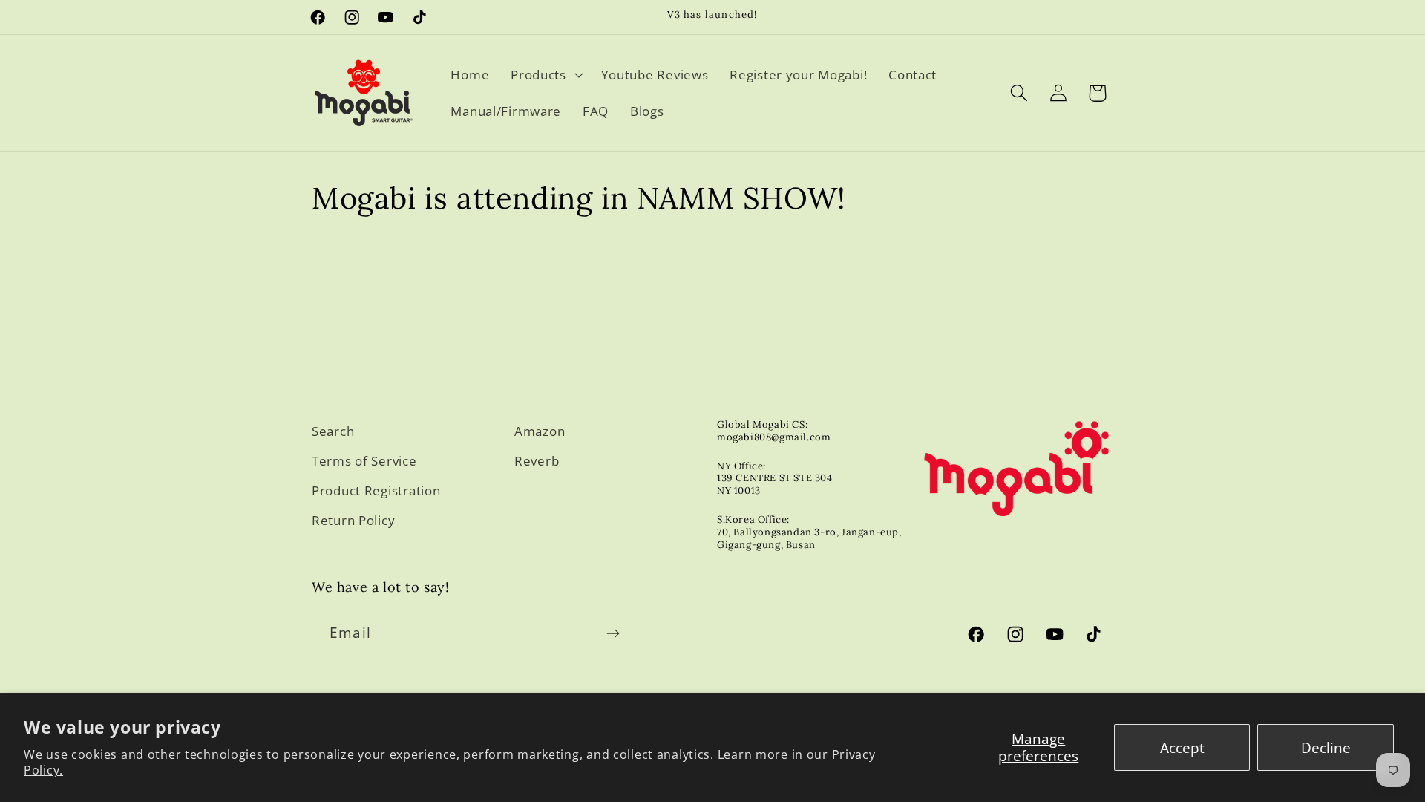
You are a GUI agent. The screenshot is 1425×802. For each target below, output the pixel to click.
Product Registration (376, 490)
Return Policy (353, 520)
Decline (1326, 747)
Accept (1182, 747)
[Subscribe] (612, 633)
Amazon (539, 431)
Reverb (536, 460)
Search (333, 431)
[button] (545, 74)
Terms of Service (364, 460)
